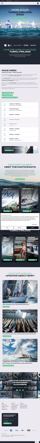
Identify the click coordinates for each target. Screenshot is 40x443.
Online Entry (14, 406)
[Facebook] (20, 390)
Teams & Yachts (5, 406)
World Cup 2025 (23, 406)
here (6, 82)
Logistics (13, 409)
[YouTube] (23, 390)
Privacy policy (7, 436)
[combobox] (37, 442)
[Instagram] (17, 390)
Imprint (3, 436)
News (3, 403)
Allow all (32, 227)
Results (13, 403)
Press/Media (4, 409)
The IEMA (22, 403)
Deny (7, 227)
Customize (19, 227)
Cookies (12, 436)
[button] (38, 3)
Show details (34, 224)
